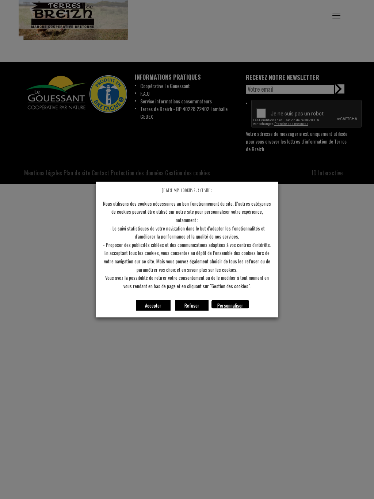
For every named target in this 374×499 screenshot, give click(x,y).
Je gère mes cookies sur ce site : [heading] (187, 190)
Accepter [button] (153, 305)
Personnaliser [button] (230, 304)
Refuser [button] (191, 305)
